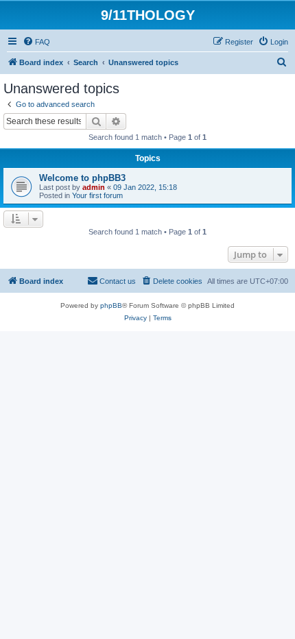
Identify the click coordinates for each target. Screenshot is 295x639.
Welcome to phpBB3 (82, 178)
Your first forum (97, 195)
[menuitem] (36, 42)
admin (93, 187)
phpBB (111, 305)
